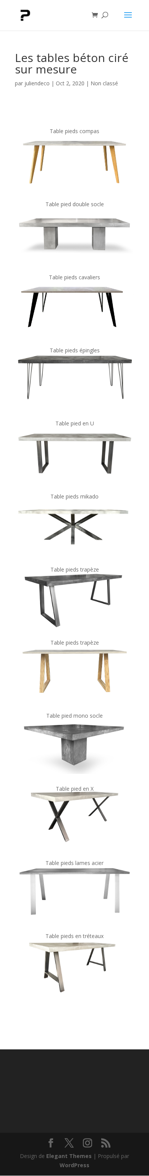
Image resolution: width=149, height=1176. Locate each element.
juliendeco (37, 83)
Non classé (104, 83)
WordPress (74, 1165)
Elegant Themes (69, 1156)
